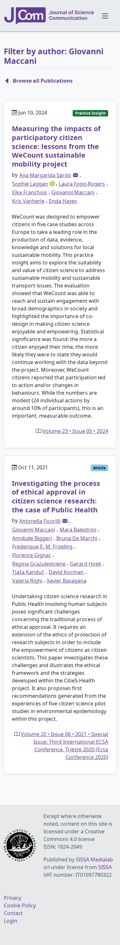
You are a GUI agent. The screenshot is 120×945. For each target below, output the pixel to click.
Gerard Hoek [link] (85, 563)
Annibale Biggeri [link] (32, 538)
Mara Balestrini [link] (78, 529)
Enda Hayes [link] (63, 201)
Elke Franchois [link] (29, 192)
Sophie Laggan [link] (30, 183)
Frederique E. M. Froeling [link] (42, 546)
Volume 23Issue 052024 (75, 431)
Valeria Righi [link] (27, 580)
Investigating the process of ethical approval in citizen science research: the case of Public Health (56, 496)
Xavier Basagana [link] (66, 580)
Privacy (12, 897)
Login (10, 920)
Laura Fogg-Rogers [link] (82, 183)
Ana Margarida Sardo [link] (45, 175)
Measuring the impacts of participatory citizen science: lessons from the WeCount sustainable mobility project (56, 146)
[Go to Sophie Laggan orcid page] (53, 183)
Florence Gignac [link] (31, 555)
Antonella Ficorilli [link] (39, 521)
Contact (13, 913)
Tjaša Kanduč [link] (28, 572)
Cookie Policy (20, 905)
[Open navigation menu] (105, 15)
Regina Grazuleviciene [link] (39, 563)
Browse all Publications (43, 80)
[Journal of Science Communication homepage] (49, 16)
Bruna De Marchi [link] (76, 538)
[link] (75, 175)
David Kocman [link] (66, 572)
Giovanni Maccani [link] (73, 192)
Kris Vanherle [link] (28, 201)
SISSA (105, 867)
